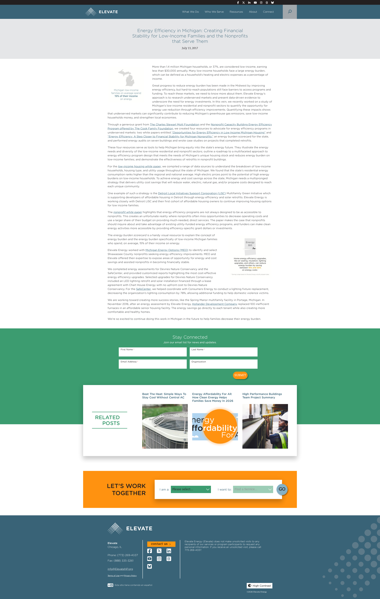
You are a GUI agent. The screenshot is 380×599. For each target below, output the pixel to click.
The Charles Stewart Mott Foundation (174, 124)
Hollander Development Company (214, 304)
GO (282, 489)
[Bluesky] (271, 2)
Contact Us (159, 544)
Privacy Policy (130, 575)
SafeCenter (143, 289)
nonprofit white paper (127, 212)
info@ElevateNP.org (120, 568)
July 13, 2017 (190, 48)
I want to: (225, 489)
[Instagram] (260, 2)
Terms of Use (113, 575)
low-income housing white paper (139, 166)
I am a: (164, 489)
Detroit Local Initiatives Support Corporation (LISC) (192, 193)
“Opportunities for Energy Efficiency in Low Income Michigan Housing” (219, 132)
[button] (259, 585)
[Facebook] (237, 2)
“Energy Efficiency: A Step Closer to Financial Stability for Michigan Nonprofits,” (160, 136)
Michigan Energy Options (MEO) (166, 250)
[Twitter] (242, 2)
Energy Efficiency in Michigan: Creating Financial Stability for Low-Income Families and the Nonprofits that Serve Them (190, 36)
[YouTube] (254, 2)
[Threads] (265, 2)
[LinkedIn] (248, 2)
